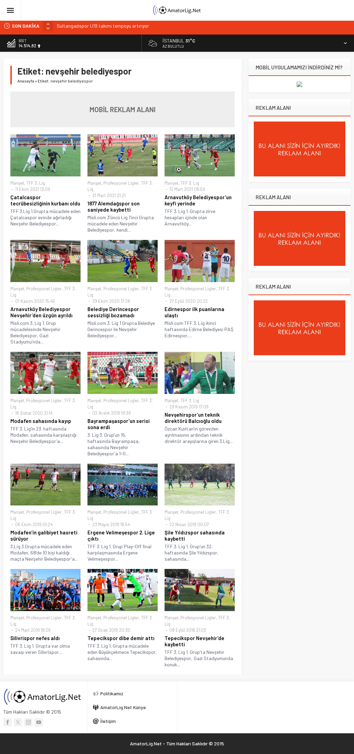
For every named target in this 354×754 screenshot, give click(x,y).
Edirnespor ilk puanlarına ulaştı (194, 312)
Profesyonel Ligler (121, 183)
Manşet (17, 183)
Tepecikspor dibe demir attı (121, 638)
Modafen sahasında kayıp (40, 421)
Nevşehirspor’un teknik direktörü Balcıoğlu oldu (193, 418)
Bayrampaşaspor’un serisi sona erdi (118, 424)
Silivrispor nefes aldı (35, 638)
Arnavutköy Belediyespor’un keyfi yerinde (198, 200)
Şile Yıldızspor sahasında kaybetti (195, 535)
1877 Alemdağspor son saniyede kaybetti (113, 206)
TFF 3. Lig (35, 183)
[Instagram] (28, 722)
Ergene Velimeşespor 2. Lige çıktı (121, 535)
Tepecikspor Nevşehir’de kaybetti (194, 641)
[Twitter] (18, 722)
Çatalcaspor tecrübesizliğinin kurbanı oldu (45, 200)
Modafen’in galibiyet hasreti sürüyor (43, 535)
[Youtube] (39, 722)
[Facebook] (7, 722)
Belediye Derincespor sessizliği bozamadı (113, 312)
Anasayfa (25, 80)
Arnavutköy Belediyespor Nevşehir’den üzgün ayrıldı (41, 312)
